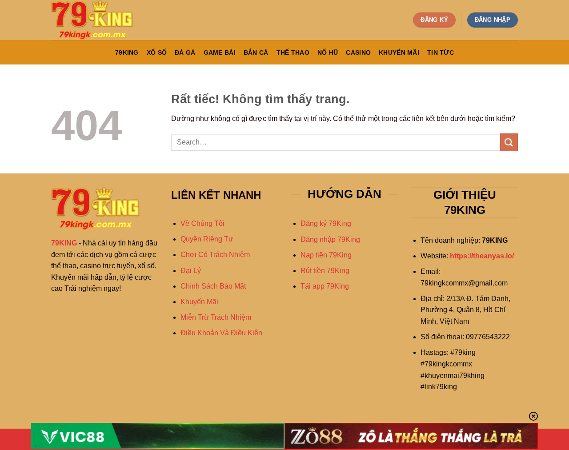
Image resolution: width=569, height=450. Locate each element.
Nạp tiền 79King (326, 255)
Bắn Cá (256, 52)
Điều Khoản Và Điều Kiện (221, 333)
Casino (358, 52)
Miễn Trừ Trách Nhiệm (215, 317)
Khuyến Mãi (399, 52)
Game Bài (220, 52)
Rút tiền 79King (325, 270)
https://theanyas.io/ (482, 256)
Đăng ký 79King (326, 223)
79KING (127, 52)
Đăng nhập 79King (330, 239)
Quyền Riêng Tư (206, 239)
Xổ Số (157, 52)
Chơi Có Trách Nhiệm (215, 254)
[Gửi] (509, 142)
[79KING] (95, 20)
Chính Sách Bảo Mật (213, 286)
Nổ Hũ (327, 52)
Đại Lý (190, 270)
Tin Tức (440, 52)
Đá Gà (185, 52)
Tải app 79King (325, 286)
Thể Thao (292, 52)
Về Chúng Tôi (202, 223)
